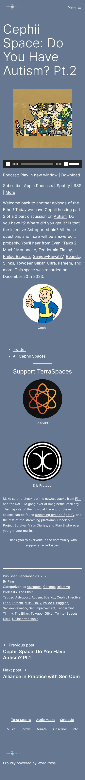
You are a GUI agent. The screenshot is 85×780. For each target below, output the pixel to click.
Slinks (8, 263)
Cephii (51, 209)
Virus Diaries (37, 525)
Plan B (60, 525)
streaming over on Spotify (54, 515)
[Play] (8, 164)
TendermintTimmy (55, 249)
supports (32, 545)
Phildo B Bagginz (55, 603)
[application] (42, 164)
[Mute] (66, 164)
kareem (65, 263)
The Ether (26, 592)
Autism (60, 216)
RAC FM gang (25, 504)
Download (70, 175)
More (10, 192)
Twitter (19, 349)
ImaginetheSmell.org (63, 504)
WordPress (47, 763)
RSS (77, 185)
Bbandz (73, 256)
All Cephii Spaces (29, 356)
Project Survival (14, 525)
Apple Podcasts (38, 185)
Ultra (51, 263)
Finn (78, 499)
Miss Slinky (33, 603)
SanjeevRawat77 (48, 256)
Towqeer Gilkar (30, 263)
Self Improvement (42, 608)
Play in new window (39, 175)
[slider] (74, 163)
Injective (63, 587)
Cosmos (49, 587)
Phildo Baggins (17, 256)
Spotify (63, 185)
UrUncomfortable (25, 619)
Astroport (34, 587)
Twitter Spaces (66, 613)
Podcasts (10, 592)
